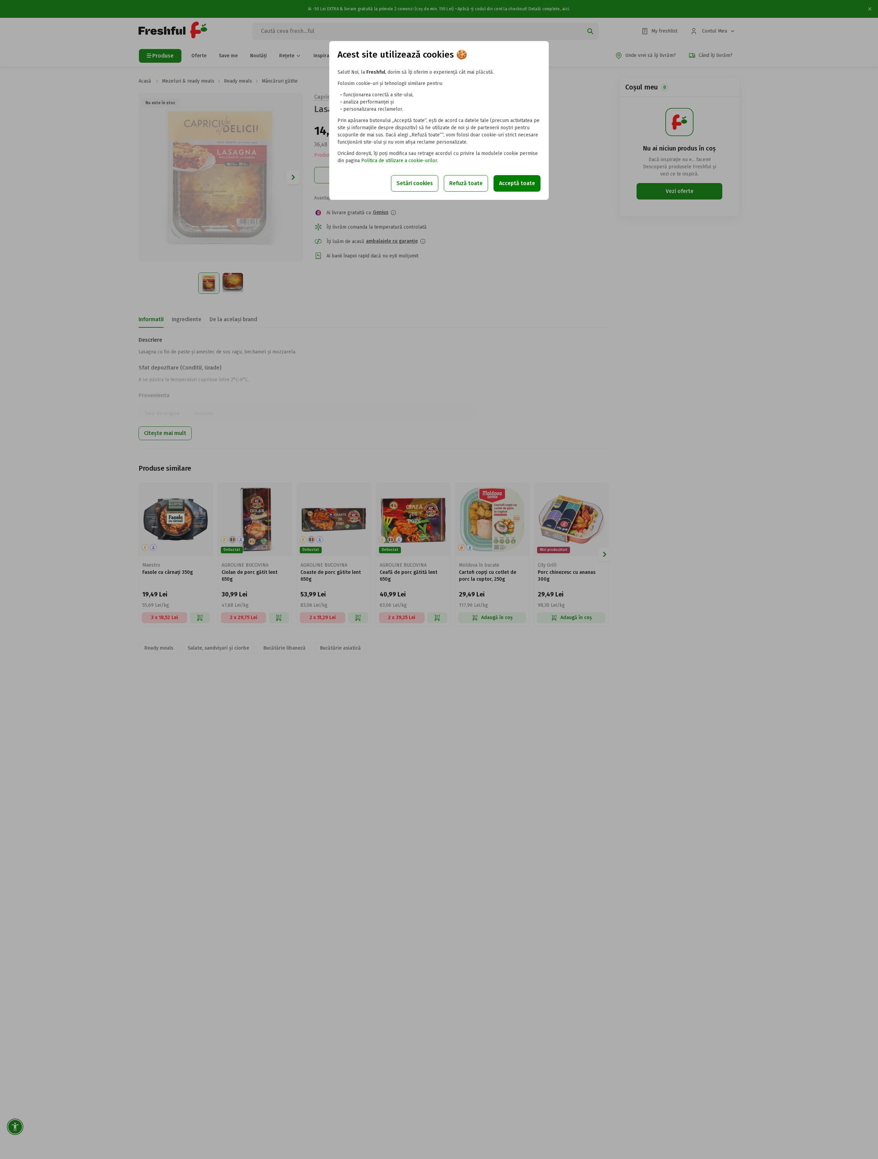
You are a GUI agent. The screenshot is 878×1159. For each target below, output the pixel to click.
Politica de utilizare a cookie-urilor (399, 161)
